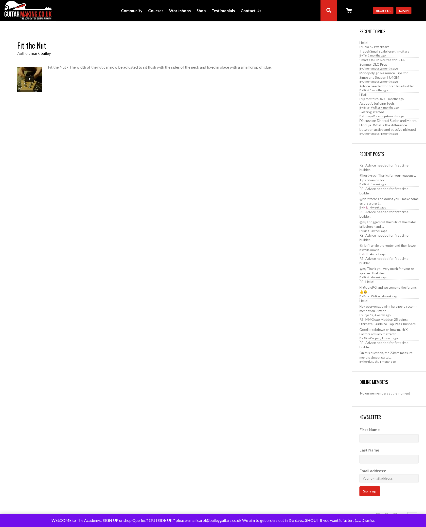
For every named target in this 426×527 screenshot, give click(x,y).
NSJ (365, 207)
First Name (369, 429)
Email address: (372, 470)
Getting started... (372, 112)
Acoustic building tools (377, 103)
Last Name (369, 450)
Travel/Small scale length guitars (384, 51)
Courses (155, 11)
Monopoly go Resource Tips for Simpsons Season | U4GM (383, 75)
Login (403, 10)
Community (131, 11)
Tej (365, 55)
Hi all (363, 95)
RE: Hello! (366, 282)
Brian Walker (371, 107)
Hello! (364, 42)
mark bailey (41, 53)
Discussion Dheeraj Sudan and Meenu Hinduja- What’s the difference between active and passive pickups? (388, 125)
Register (383, 10)
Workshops (180, 11)
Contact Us (251, 11)
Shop (201, 11)
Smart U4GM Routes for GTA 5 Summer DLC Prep (383, 62)
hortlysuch (370, 361)
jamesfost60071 (374, 99)
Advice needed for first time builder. (386, 86)
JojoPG (368, 47)
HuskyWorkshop (374, 116)
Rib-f (366, 90)
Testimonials (223, 11)
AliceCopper (371, 338)
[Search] (328, 10)
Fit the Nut (31, 45)
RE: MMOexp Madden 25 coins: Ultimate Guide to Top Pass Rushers (387, 321)
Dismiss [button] (368, 520)
